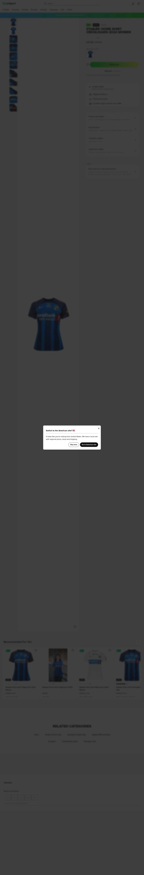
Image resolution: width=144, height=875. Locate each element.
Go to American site (89, 444)
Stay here (73, 444)
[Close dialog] (99, 428)
